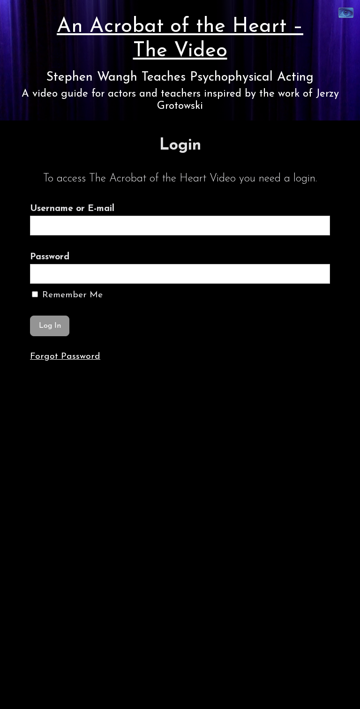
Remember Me (71, 295)
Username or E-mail (72, 208)
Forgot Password (65, 356)
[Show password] (316, 274)
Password (49, 257)
